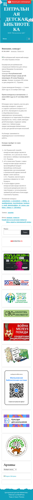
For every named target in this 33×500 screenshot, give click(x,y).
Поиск (6, 229)
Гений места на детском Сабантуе (14, 220)
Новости (20, 51)
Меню (5, 39)
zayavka (10, 212)
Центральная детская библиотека (16, 16)
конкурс (14, 51)
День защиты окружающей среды (18, 222)
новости (16, 217)
